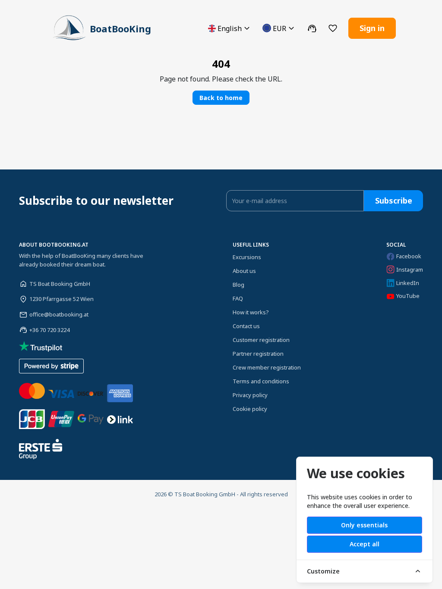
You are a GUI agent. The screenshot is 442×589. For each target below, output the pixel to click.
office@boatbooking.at (58, 314)
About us (244, 271)
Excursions (247, 257)
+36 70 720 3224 (49, 330)
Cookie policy (250, 409)
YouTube (408, 296)
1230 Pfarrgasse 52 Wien (61, 299)
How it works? (251, 312)
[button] (230, 28)
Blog (238, 284)
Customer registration (261, 340)
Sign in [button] (372, 28)
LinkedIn (407, 283)
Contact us (246, 326)
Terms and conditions (261, 381)
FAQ (238, 298)
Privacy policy (250, 395)
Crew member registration (267, 367)
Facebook (408, 256)
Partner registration (258, 353)
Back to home (221, 98)
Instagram (409, 269)
